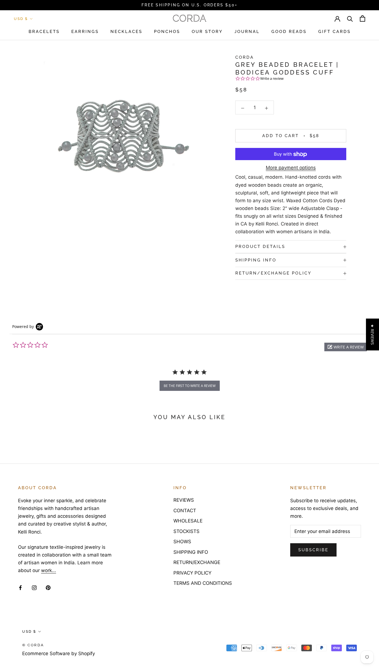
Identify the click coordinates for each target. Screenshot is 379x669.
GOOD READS (289, 31)
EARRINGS (85, 31)
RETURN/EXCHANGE (196, 562)
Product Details (260, 246)
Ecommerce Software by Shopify (58, 653)
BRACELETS (44, 31)
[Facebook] (20, 587)
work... (48, 570)
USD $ (21, 19)
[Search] (350, 18)
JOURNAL (247, 31)
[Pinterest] (48, 587)
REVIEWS (183, 500)
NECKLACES (126, 31)
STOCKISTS (186, 531)
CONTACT (184, 510)
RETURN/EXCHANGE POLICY (273, 273)
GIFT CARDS (334, 31)
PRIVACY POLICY (192, 573)
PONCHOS (167, 31)
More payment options (291, 168)
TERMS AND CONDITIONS (202, 583)
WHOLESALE (188, 521)
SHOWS (182, 541)
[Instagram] (34, 587)
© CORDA (33, 645)
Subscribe (313, 549)
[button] (345, 347)
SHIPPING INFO (255, 260)
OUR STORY (207, 31)
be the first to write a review (190, 385)
